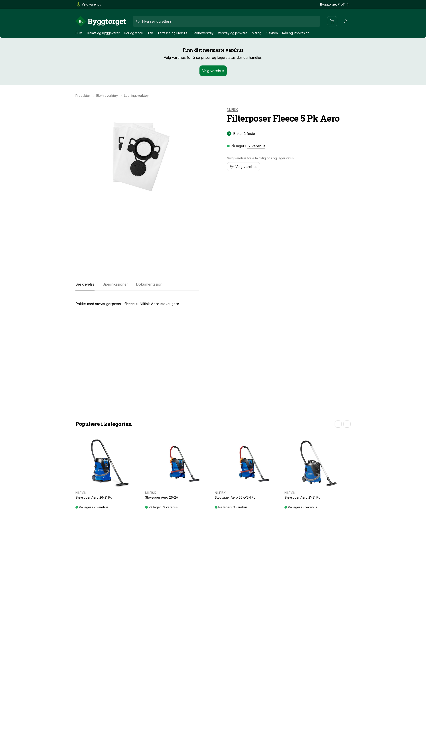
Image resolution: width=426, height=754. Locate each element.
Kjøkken (272, 33)
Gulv (78, 33)
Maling (256, 33)
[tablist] (137, 284)
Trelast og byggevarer (103, 33)
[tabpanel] (137, 302)
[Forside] (100, 21)
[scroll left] (338, 424)
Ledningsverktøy (136, 95)
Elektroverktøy (202, 33)
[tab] (85, 284)
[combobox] (226, 21)
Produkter (82, 95)
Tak (150, 33)
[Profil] (346, 21)
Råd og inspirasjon (295, 33)
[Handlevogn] (332, 21)
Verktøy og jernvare (232, 33)
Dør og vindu (133, 33)
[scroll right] (347, 424)
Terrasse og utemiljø (172, 33)
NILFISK (232, 109)
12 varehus (256, 146)
